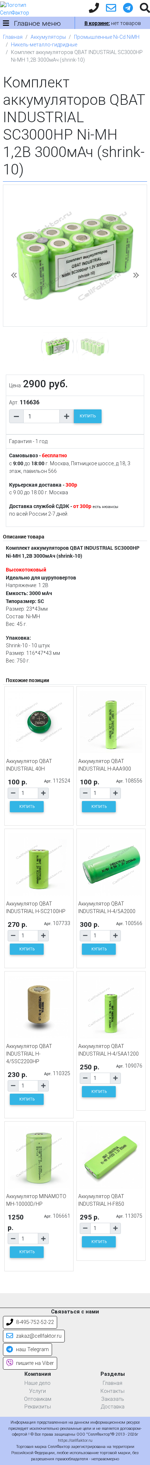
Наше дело (37, 1383)
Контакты (112, 1391)
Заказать (112, 1399)
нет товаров (112, 23)
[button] (13, 275)
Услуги (37, 1391)
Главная (13, 37)
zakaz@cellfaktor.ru (38, 1336)
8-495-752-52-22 (34, 1322)
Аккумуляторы (48, 37)
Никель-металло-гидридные (44, 45)
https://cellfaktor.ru (75, 1440)
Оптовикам (37, 1399)
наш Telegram (32, 1349)
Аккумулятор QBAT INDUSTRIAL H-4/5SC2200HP (29, 1053)
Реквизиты (37, 1407)
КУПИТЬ (88, 416)
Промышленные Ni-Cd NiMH (106, 37)
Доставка (113, 1407)
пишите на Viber (34, 1363)
